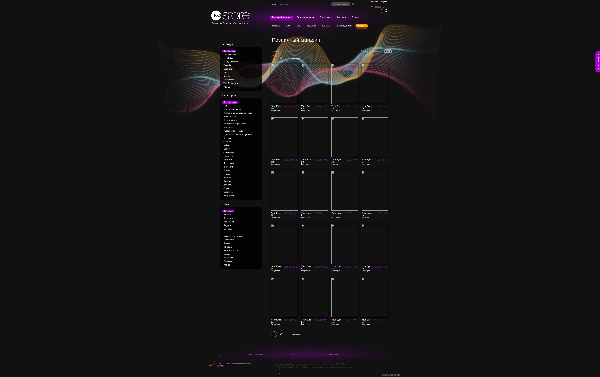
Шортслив (228, 167)
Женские (326, 26)
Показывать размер (371, 51)
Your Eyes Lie (229, 83)
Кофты (226, 149)
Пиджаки (227, 160)
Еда (225, 233)
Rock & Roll (228, 222)
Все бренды (229, 51)
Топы (225, 106)
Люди (226, 225)
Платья (226, 170)
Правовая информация (391, 374)
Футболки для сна (232, 109)
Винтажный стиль (231, 250)
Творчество (228, 240)
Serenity (220, 366)
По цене (274, 51)
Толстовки (228, 156)
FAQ (218, 355)
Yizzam (226, 87)
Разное (226, 265)
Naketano (227, 76)
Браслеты (228, 192)
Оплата (355, 17)
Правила (294, 355)
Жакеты (227, 178)
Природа (227, 247)
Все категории (230, 102)
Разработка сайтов (223, 363)
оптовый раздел (598, 62)
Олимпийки (228, 152)
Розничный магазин (281, 17)
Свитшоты (228, 142)
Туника (226, 174)
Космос (226, 254)
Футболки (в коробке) (233, 131)
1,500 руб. (291, 106)
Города (226, 243)
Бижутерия (228, 196)
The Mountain (229, 55)
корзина (378, 7)
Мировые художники (233, 236)
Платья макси (230, 120)
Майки (226, 145)
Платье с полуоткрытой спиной (238, 113)
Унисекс (361, 26)
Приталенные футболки (234, 124)
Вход (274, 4)
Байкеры (227, 229)
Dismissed (228, 72)
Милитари (228, 258)
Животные (228, 215)
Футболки (227, 127)
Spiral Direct (229, 80)
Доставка (341, 17)
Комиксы (227, 261)
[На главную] (231, 23)
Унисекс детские (344, 26)
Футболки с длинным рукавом (237, 134)
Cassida (227, 65)
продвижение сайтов (240, 363)
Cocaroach (228, 69)
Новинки (276, 26)
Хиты (298, 26)
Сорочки (227, 138)
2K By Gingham (230, 62)
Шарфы (227, 181)
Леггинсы (227, 185)
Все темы (227, 211)
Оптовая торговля (305, 17)
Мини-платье (229, 117)
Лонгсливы (228, 163)
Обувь (226, 188)
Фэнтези (227, 218)
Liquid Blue (228, 58)
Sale (288, 26)
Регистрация (283, 4)
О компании (325, 17)
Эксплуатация (332, 355)
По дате (288, 51)
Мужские (311, 26)
